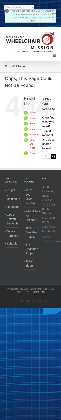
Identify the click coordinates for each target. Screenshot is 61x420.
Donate (33, 118)
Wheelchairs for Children (31, 216)
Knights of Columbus (12, 195)
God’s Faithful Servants (12, 219)
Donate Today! (39, 292)
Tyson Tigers (30, 263)
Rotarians (12, 206)
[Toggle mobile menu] (54, 55)
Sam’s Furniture (12, 233)
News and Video (32, 144)
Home (32, 112)
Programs (34, 134)
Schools (12, 243)
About (32, 123)
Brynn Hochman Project (31, 249)
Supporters (35, 129)
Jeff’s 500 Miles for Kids (30, 197)
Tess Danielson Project (31, 232)
